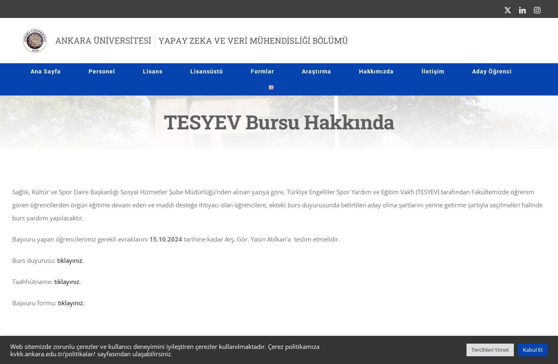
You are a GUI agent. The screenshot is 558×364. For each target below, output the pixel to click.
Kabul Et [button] (533, 349)
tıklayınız (69, 260)
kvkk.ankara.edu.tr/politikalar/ (53, 354)
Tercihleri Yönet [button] (490, 349)
